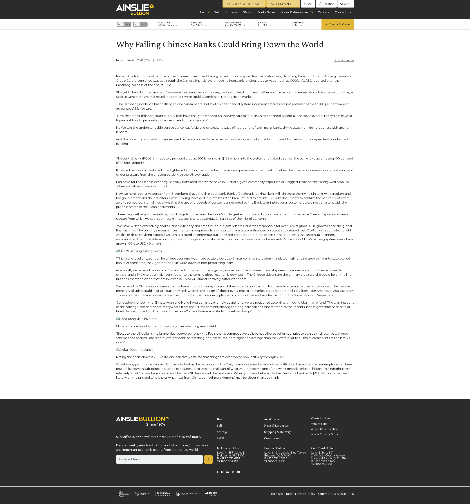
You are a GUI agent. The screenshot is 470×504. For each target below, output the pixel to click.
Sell (217, 12)
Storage (231, 12)
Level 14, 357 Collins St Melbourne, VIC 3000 (231, 454)
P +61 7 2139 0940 (323, 461)
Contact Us (343, 12)
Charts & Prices (339, 24)
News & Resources (294, 12)
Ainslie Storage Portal (325, 434)
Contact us (271, 438)
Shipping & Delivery (277, 432)
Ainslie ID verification (324, 429)
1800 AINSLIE (285, 4)
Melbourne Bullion (228, 448)
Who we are (319, 423)
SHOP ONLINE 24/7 (246, 4)
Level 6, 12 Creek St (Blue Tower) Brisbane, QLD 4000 (285, 454)
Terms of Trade (281, 494)
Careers (323, 12)
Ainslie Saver (266, 12)
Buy (202, 12)
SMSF (247, 12)
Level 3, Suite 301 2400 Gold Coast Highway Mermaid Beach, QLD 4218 (328, 455)
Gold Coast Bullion (323, 448)
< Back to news (344, 60)
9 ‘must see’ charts (185, 218)
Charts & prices (320, 418)
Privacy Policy (305, 494)
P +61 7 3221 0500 (275, 458)
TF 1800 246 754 (227, 461)
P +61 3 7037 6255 (228, 458)
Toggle (124, 24)
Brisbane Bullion (274, 448)
